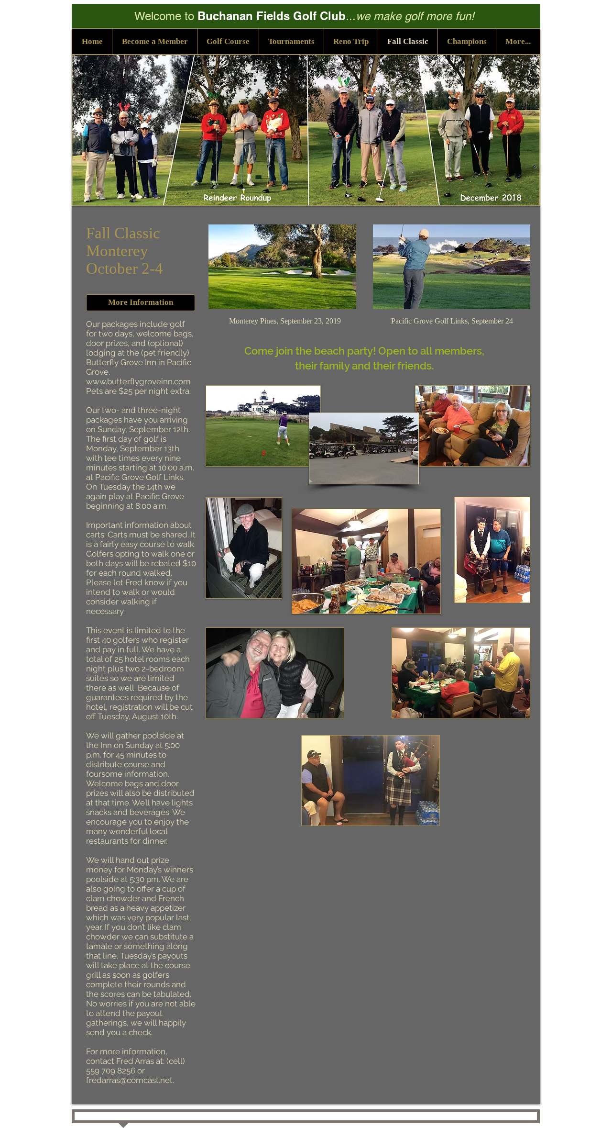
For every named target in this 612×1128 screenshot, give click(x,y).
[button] (466, 41)
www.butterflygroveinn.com (138, 381)
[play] (306, 452)
